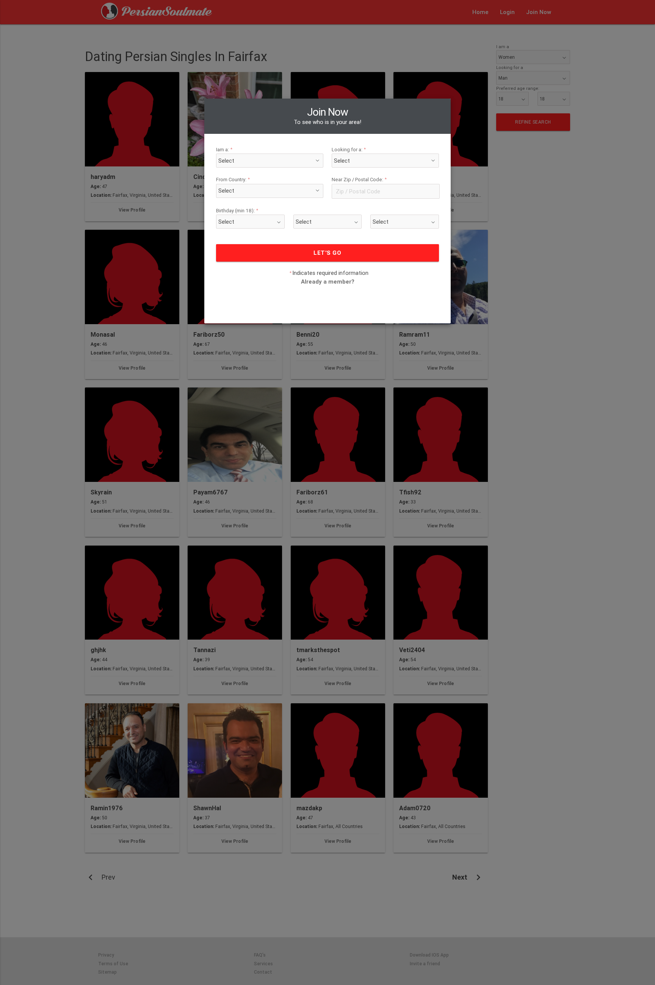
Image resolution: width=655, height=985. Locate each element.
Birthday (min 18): (237, 210)
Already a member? (327, 281)
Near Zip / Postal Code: (359, 180)
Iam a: (224, 149)
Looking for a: (349, 149)
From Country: (233, 180)
